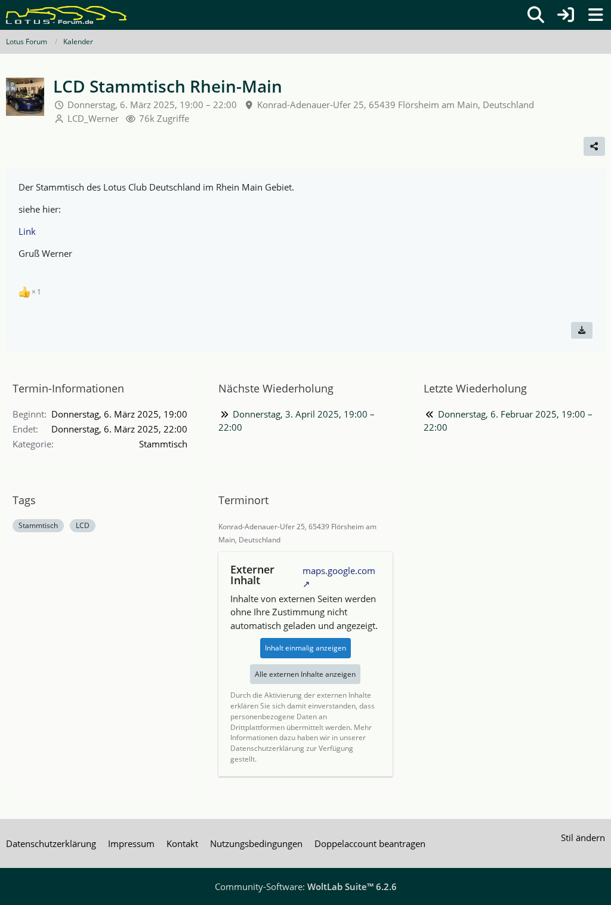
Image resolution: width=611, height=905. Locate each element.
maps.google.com (339, 570)
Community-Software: (306, 886)
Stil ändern (583, 837)
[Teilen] (594, 146)
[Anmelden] (566, 15)
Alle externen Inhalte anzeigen (305, 674)
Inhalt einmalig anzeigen (305, 648)
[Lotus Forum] (66, 15)
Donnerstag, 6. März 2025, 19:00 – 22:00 (152, 105)
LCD (83, 525)
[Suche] (536, 15)
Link (27, 231)
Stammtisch (38, 525)
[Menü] (595, 15)
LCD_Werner (93, 118)
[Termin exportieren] (582, 330)
